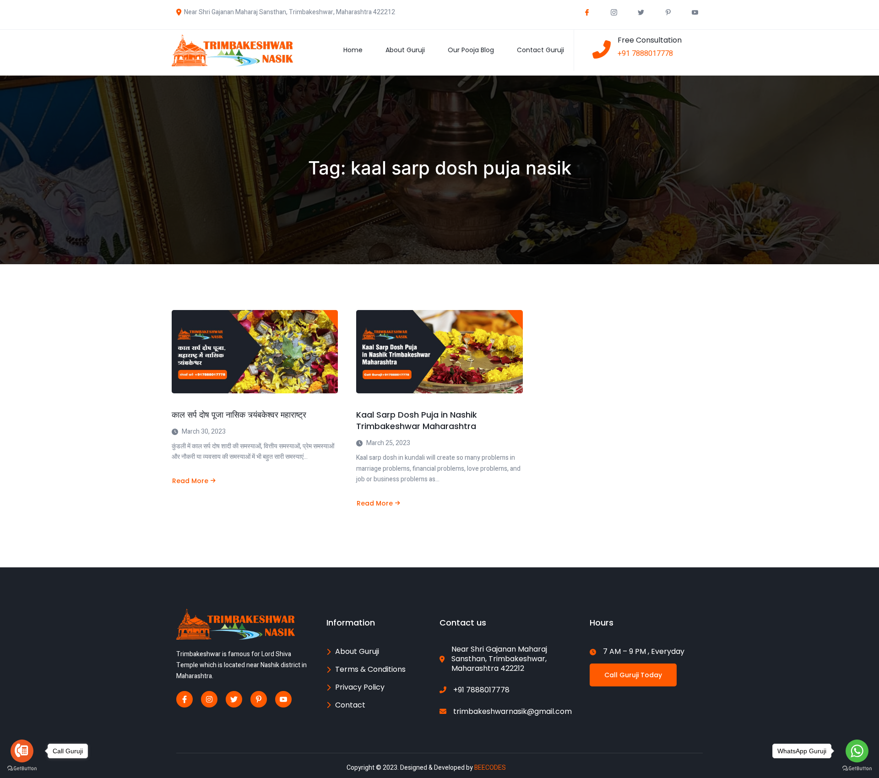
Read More (190, 480)
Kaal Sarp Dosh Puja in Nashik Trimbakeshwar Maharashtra (416, 420)
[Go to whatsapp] (857, 751)
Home (353, 49)
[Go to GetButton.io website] (22, 769)
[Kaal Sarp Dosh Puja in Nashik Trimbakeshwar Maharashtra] (439, 351)
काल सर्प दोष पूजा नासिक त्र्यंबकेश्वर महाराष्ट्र (239, 414)
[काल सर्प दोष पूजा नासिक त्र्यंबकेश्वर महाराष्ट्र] (255, 351)
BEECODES (490, 768)
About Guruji (405, 49)
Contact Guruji (540, 49)
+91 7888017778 (645, 53)
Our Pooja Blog (471, 49)
